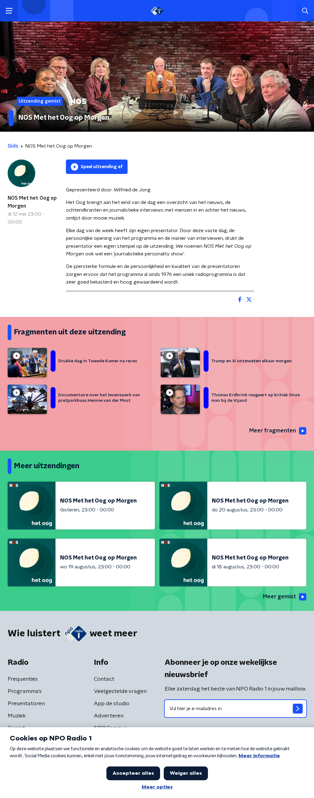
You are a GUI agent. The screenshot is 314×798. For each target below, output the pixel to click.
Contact (104, 679)
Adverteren (109, 716)
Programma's (25, 691)
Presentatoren (26, 703)
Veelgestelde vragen (120, 691)
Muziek (17, 716)
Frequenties (23, 679)
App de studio (111, 703)
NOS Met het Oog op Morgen (32, 202)
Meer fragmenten (272, 431)
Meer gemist (279, 597)
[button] (9, 11)
